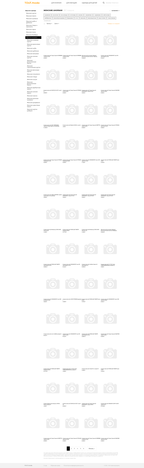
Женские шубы (31, 48)
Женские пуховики (32, 18)
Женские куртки (31, 13)
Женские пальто (31, 16)
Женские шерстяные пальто (33, 106)
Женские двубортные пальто (33, 88)
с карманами (97, 15)
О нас (45, 465)
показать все (47, 20)
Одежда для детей (89, 3)
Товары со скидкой (114, 23)
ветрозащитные (92, 18)
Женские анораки (31, 37)
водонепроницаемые (59, 18)
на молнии (55, 15)
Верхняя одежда (30, 10)
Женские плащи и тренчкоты (31, 26)
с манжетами (88, 15)
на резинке (47, 15)
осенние (80, 15)
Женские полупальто (33, 74)
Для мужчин (56, 3)
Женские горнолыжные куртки (33, 66)
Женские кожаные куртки (32, 40)
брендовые (70, 18)
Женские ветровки (33, 53)
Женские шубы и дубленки (31, 22)
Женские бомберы (32, 35)
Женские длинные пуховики (32, 99)
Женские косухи (32, 79)
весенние (83, 18)
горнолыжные (111, 18)
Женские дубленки (33, 51)
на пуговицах (64, 15)
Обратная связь (55, 465)
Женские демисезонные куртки (31, 62)
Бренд (49, 23)
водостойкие (101, 18)
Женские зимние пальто (32, 92)
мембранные (47, 18)
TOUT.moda (28, 465)
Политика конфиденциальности (74, 465)
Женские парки (31, 29)
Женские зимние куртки (32, 57)
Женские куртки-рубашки (32, 110)
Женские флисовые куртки (33, 70)
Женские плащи (32, 77)
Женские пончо (31, 32)
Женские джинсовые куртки (33, 44)
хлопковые (73, 15)
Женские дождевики (33, 102)
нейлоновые (106, 15)
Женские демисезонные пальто (31, 83)
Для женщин (71, 3)
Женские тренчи (32, 96)
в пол (76, 18)
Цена (56, 23)
